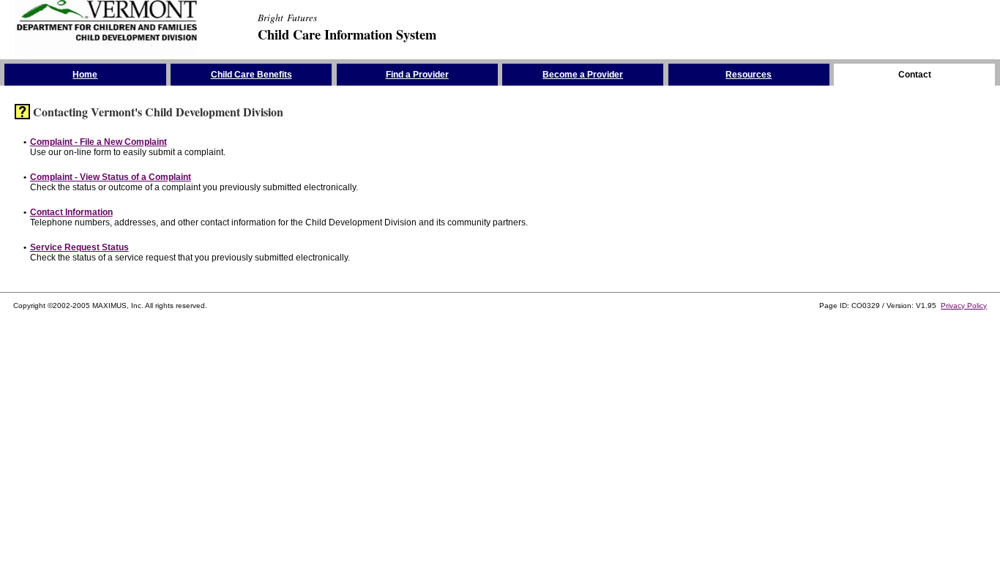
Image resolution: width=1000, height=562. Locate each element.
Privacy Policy (964, 305)
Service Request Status (79, 247)
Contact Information (71, 212)
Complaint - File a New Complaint (98, 142)
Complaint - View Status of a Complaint (110, 177)
